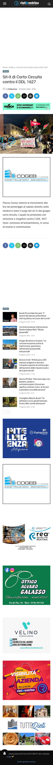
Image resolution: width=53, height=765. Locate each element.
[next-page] (8, 412)
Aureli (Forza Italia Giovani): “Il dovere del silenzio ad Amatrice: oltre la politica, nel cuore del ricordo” (34, 316)
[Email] (24, 96)
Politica (12, 67)
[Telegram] (36, 96)
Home (5, 67)
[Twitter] (11, 96)
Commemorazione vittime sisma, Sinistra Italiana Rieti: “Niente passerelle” (33, 329)
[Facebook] (5, 96)
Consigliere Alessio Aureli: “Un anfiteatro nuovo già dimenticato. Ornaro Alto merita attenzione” (33, 401)
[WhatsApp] (18, 96)
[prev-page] (4, 412)
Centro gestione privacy (26, 762)
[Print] (30, 96)
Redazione (12, 89)
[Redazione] (4, 89)
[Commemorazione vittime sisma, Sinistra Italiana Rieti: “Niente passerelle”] (10, 331)
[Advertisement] (26, 35)
